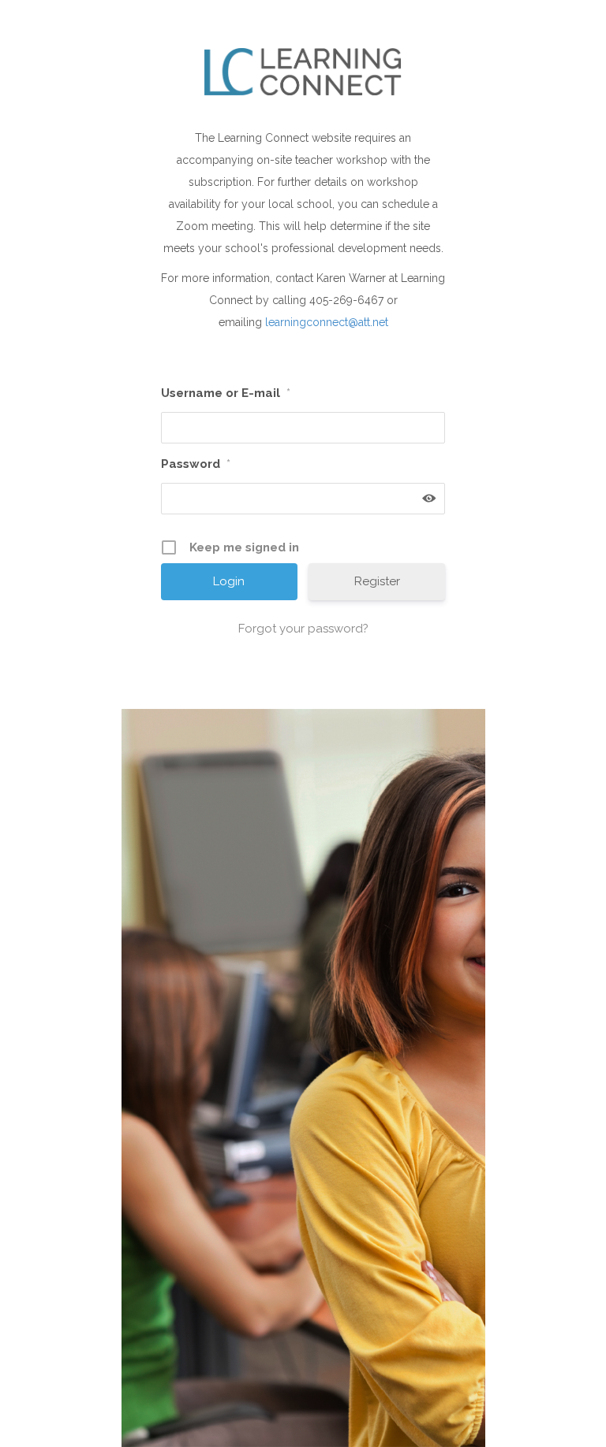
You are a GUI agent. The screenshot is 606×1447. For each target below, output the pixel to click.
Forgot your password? (303, 628)
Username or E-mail (225, 393)
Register (377, 581)
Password (195, 464)
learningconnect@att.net (326, 322)
